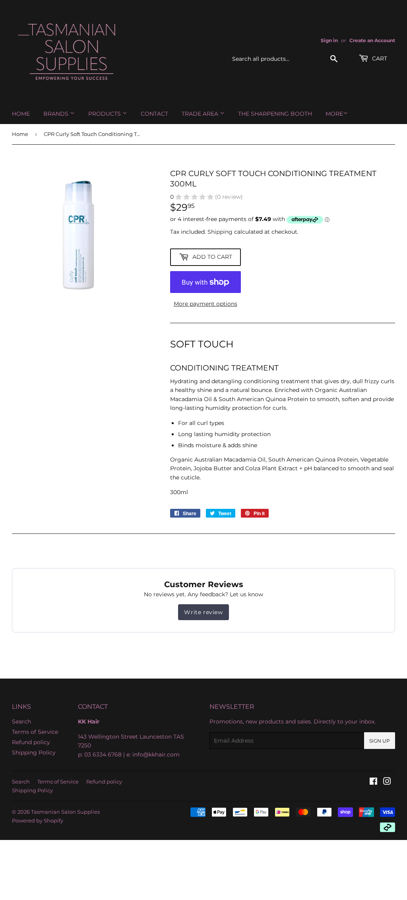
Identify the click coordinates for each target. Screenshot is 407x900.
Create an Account (372, 40)
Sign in (329, 40)
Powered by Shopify (37, 820)
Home (21, 113)
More (334, 113)
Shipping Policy (34, 752)
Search (21, 721)
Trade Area (201, 113)
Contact (154, 113)
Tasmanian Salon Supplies (65, 812)
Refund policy (31, 742)
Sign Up (379, 741)
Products (105, 113)
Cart (378, 58)
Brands (56, 113)
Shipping (220, 231)
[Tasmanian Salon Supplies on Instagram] (387, 782)
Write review (203, 612)
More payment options (205, 303)
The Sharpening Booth (275, 113)
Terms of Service (35, 731)
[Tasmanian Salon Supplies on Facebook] (373, 782)
